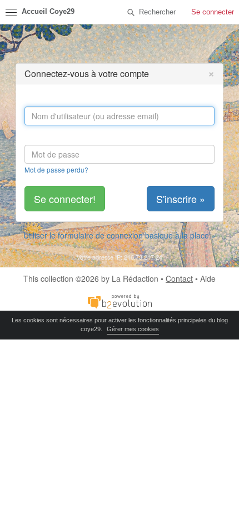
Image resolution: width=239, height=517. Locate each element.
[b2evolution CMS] (119, 300)
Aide (208, 278)
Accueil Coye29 (48, 12)
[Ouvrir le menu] (11, 12)
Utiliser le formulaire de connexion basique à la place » (119, 235)
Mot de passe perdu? (56, 169)
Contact (179, 278)
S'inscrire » (180, 198)
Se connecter (212, 12)
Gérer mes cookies (133, 329)
